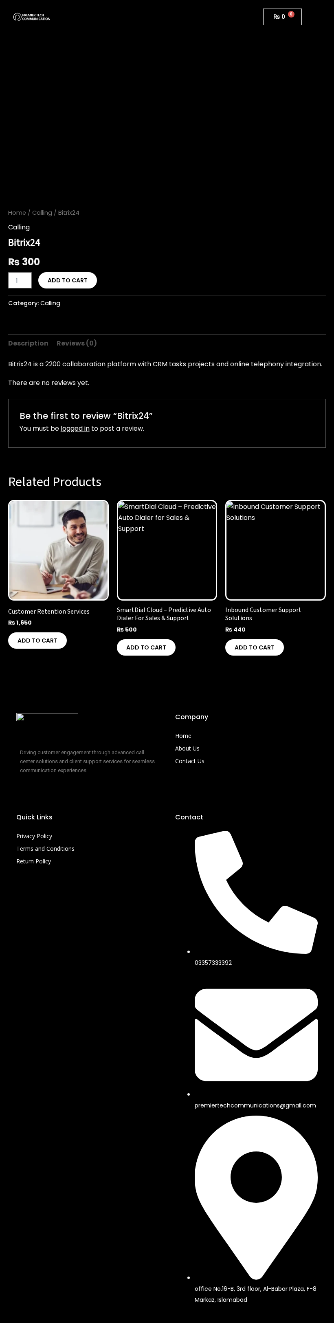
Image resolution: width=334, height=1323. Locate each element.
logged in (75, 428)
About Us (187, 748)
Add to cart (68, 280)
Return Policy (33, 861)
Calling (42, 213)
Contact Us (189, 761)
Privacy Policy (34, 836)
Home (17, 213)
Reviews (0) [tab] (77, 343)
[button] (157, 17)
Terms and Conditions (45, 848)
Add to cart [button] (37, 640)
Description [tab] (28, 343)
